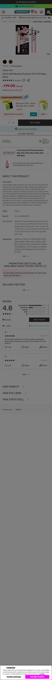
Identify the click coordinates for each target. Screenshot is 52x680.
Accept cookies (37, 677)
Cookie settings (14, 677)
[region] (26, 672)
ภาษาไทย (42, 674)
